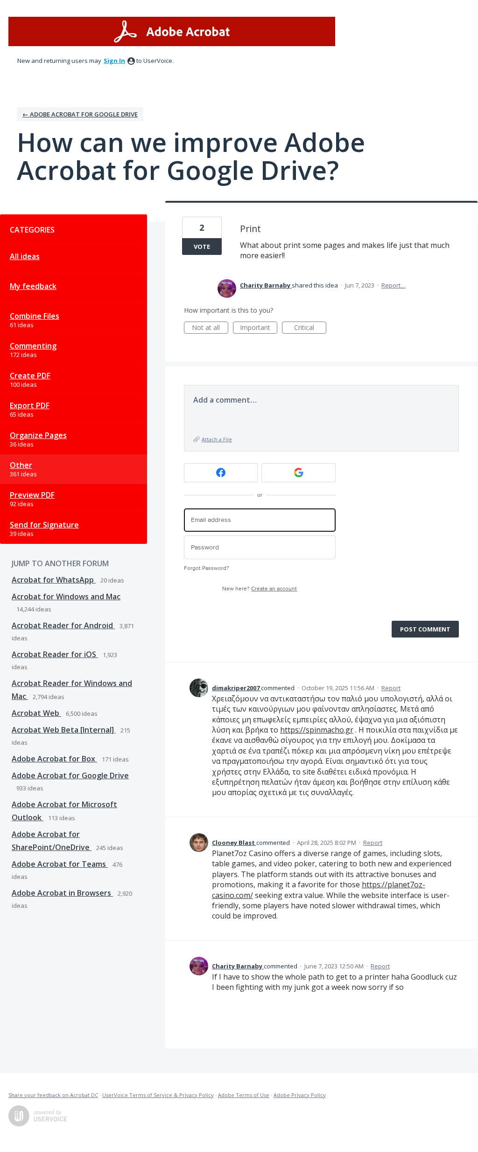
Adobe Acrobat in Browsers (62, 893)
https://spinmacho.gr (316, 730)
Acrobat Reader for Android (63, 625)
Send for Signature (44, 525)
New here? (259, 588)
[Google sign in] (298, 472)
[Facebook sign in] (221, 472)
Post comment (425, 629)
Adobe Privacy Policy (300, 1094)
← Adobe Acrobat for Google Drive (80, 114)
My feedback (33, 286)
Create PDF (30, 375)
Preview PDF (32, 495)
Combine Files (34, 316)
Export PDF (29, 405)
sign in (114, 60)
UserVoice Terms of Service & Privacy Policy (158, 1094)
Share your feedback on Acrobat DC (53, 1094)
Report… (393, 285)
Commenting (33, 346)
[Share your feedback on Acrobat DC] (171, 31)
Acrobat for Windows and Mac (66, 596)
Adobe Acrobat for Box (54, 759)
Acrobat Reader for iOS (55, 654)
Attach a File (217, 439)
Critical (310, 328)
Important (258, 328)
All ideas (25, 256)
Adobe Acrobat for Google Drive (70, 775)
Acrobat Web (36, 713)
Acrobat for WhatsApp (54, 580)
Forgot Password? (206, 568)
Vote (202, 246)
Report (391, 688)
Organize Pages (38, 435)
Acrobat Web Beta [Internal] (64, 730)
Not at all (210, 328)
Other (21, 465)
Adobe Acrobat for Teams (60, 864)
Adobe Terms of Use (243, 1094)
